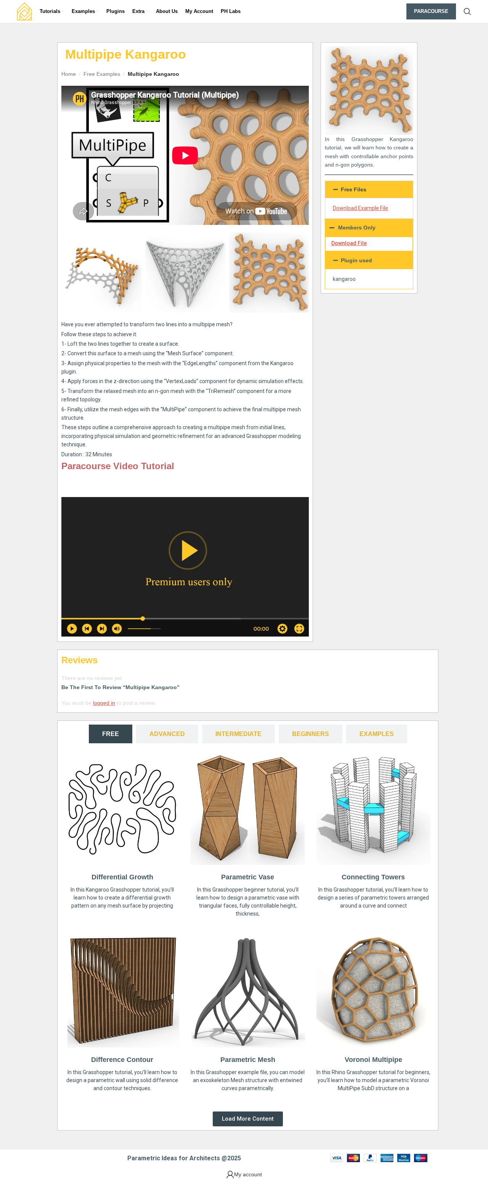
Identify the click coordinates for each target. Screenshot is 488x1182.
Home (68, 74)
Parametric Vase (247, 877)
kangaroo (344, 279)
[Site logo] (24, 11)
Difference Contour (122, 1059)
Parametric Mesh (247, 1059)
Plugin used (356, 260)
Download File (349, 243)
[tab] (110, 734)
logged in (104, 703)
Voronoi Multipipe (373, 1059)
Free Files (353, 189)
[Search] (467, 11)
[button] (369, 189)
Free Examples (101, 74)
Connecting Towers (373, 877)
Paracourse (431, 11)
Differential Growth (122, 877)
